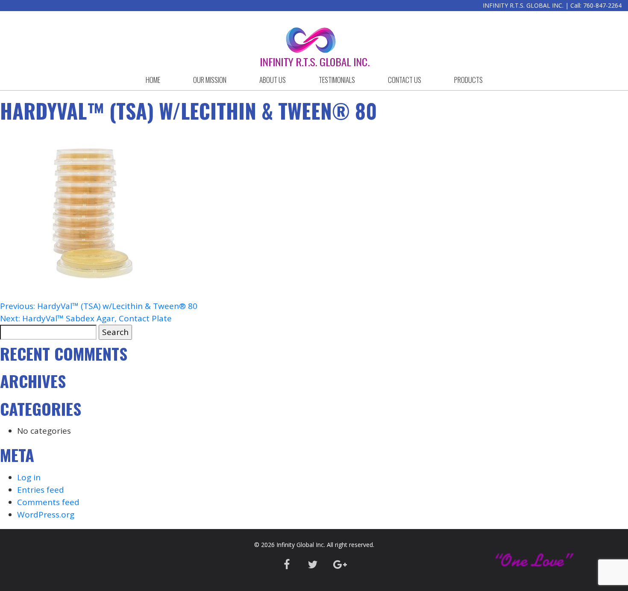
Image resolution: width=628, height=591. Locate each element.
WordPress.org (45, 514)
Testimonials (337, 79)
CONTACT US (404, 79)
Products (468, 79)
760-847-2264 (602, 5)
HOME (153, 79)
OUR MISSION (209, 79)
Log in (29, 477)
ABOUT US (272, 79)
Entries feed (40, 489)
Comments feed (48, 502)
